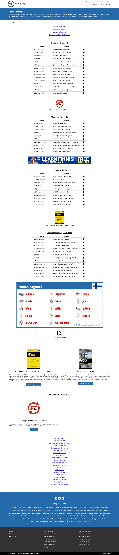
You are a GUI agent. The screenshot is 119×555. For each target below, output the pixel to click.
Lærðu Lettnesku (105, 513)
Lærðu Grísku (59, 510)
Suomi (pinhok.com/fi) (84, 534)
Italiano (80, 1)
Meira (33, 429)
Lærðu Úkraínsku (47, 521)
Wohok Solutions (34, 553)
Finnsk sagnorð (59, 455)
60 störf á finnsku (59, 460)
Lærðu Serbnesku (36, 519)
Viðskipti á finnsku (59, 472)
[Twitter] (59, 498)
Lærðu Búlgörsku (72, 507)
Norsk (105, 1)
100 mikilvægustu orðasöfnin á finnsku (59, 443)
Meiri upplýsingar (33, 385)
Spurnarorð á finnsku (59, 453)
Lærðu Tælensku (83, 519)
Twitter (108, 553)
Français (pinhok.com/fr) (49, 536)
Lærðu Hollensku (89, 510)
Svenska (97, 1)
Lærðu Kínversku (72, 513)
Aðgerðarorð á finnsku (59, 29)
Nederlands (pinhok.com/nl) (85, 531)
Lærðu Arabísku (27, 507)
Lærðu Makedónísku (27, 516)
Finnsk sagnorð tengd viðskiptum (59, 35)
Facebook (103, 553)
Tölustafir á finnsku (59, 438)
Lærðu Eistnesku (94, 507)
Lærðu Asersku (49, 507)
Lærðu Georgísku (48, 510)
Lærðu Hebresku (69, 510)
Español (76, 1)
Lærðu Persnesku (61, 516)
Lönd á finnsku (59, 467)
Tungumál (96, 4)
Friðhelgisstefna (13, 534)
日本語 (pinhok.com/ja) (49, 547)
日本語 (84, 1)
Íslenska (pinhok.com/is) (84, 544)
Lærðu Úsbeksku (71, 521)
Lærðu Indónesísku (14, 513)
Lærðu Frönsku (25, 510)
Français (66, 1)
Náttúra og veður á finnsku (59, 484)
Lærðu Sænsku (25, 519)
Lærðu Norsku (50, 516)
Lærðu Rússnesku (14, 519)
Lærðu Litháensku (14, 516)
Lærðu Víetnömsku (83, 521)
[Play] (84, 49)
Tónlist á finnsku (59, 482)
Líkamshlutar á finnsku (59, 445)
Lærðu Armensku (38, 507)
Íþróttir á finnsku (59, 470)
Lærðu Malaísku (39, 516)
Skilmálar (11, 531)
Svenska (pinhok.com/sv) (85, 536)
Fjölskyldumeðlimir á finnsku (59, 457)
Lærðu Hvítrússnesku (102, 510)
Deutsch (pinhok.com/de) (50, 534)
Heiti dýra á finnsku (59, 441)
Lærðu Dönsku (83, 507)
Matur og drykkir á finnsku (59, 462)
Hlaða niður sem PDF (59, 337)
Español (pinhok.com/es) (50, 541)
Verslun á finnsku (59, 477)
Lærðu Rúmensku (104, 516)
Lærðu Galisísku (36, 510)
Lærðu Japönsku (36, 513)
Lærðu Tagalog (94, 519)
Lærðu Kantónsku (48, 513)
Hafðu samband (106, 4)
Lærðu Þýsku (94, 516)
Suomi (93, 1)
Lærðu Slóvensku (60, 519)
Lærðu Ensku (104, 507)
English (57, 1)
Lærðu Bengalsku (61, 507)
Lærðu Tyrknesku (36, 521)
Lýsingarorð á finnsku (59, 465)
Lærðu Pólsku (72, 516)
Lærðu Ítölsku (26, 513)
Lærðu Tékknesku (105, 519)
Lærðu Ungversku (59, 521)
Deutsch (62, 1)
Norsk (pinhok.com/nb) (84, 541)
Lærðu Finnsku (13, 22)
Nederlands (88, 1)
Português (71, 1)
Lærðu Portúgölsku (82, 516)
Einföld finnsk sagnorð (59, 26)
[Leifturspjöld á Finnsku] (33, 417)
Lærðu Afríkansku (16, 507)
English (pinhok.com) (49, 531)
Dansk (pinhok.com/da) (84, 539)
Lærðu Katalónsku (60, 513)
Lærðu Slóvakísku (48, 519)
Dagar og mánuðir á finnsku (59, 448)
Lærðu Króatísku (93, 513)
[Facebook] (56, 498)
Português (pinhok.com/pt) (50, 539)
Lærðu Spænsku (72, 519)
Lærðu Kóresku (82, 513)
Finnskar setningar (59, 450)
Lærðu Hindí (79, 510)
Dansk (101, 1)
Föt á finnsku (60, 474)
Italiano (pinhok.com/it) (49, 544)
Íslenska (109, 1)
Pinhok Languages (17, 553)
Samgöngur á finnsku (59, 479)
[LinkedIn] (63, 498)
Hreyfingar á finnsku (59, 32)
